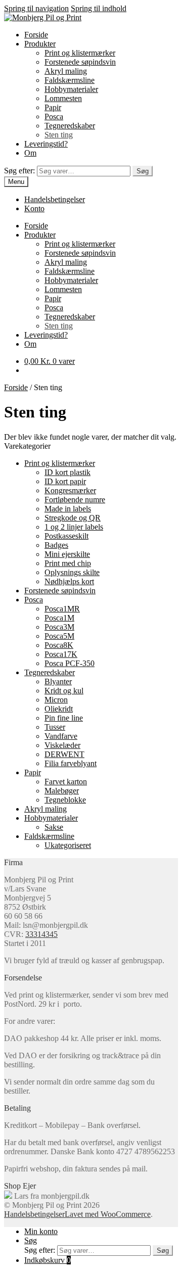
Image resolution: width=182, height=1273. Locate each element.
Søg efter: (19, 170)
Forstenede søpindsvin (80, 62)
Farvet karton (65, 781)
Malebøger (61, 790)
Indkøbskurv (47, 1260)
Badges (56, 545)
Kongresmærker (70, 490)
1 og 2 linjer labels (73, 527)
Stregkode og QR (72, 517)
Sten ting (58, 134)
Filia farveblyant (70, 763)
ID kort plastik (67, 472)
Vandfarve (60, 736)
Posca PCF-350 (69, 663)
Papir (52, 107)
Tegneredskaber (69, 125)
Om (30, 153)
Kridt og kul (63, 690)
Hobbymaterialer (71, 89)
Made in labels (67, 508)
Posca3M (59, 627)
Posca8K (58, 645)
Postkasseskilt (66, 536)
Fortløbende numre (74, 499)
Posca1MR (62, 608)
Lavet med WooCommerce (108, 1214)
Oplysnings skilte (72, 572)
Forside (36, 34)
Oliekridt (58, 708)
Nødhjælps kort (69, 581)
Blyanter (58, 681)
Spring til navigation (36, 8)
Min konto (41, 1231)
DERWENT (64, 754)
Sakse (53, 827)
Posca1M (59, 618)
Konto (34, 208)
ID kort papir (65, 481)
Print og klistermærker (79, 53)
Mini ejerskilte (67, 554)
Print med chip (67, 563)
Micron (56, 699)
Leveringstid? (46, 143)
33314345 (41, 934)
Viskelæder (62, 745)
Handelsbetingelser (54, 199)
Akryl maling (65, 71)
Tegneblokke (65, 799)
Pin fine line (63, 718)
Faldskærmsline (69, 80)
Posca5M (59, 636)
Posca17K (60, 654)
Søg (142, 171)
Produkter (40, 43)
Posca (53, 116)
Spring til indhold (98, 8)
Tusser (54, 727)
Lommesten (63, 98)
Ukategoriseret (67, 845)
